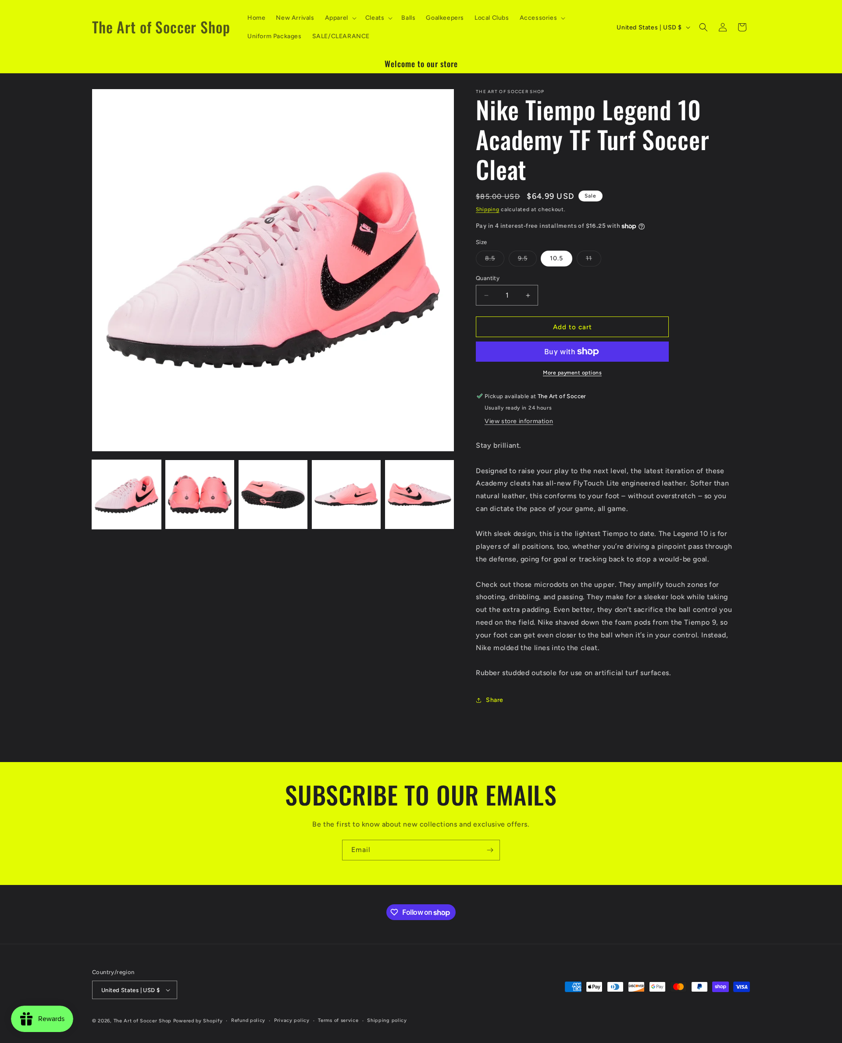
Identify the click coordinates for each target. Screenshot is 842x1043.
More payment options (572, 373)
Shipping (487, 209)
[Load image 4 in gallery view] (346, 494)
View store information (519, 421)
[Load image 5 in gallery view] (419, 494)
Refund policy (248, 1020)
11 (593, 260)
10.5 (556, 258)
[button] (340, 18)
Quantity (487, 278)
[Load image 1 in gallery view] (126, 494)
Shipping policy (387, 1020)
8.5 (494, 260)
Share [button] (494, 700)
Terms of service (338, 1020)
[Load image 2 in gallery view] (199, 494)
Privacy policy (292, 1020)
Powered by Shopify (198, 1021)
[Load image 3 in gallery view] (273, 494)
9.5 (527, 260)
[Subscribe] (489, 850)
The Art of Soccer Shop (142, 1021)
